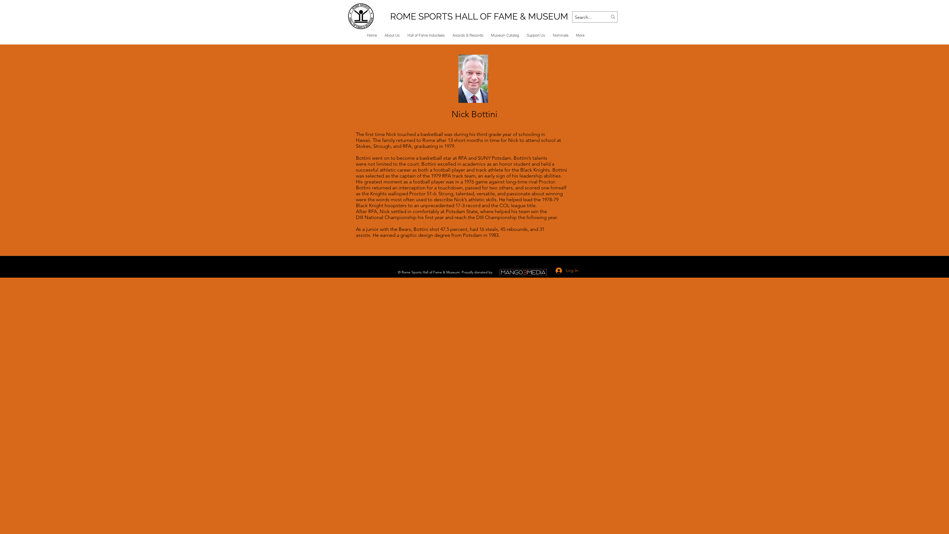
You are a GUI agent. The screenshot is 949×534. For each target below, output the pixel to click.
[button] (560, 35)
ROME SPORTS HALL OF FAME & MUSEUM (479, 16)
